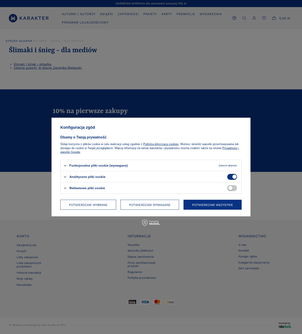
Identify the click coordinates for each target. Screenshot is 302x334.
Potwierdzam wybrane (88, 204)
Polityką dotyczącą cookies (161, 144)
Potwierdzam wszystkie (212, 204)
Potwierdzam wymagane (149, 204)
